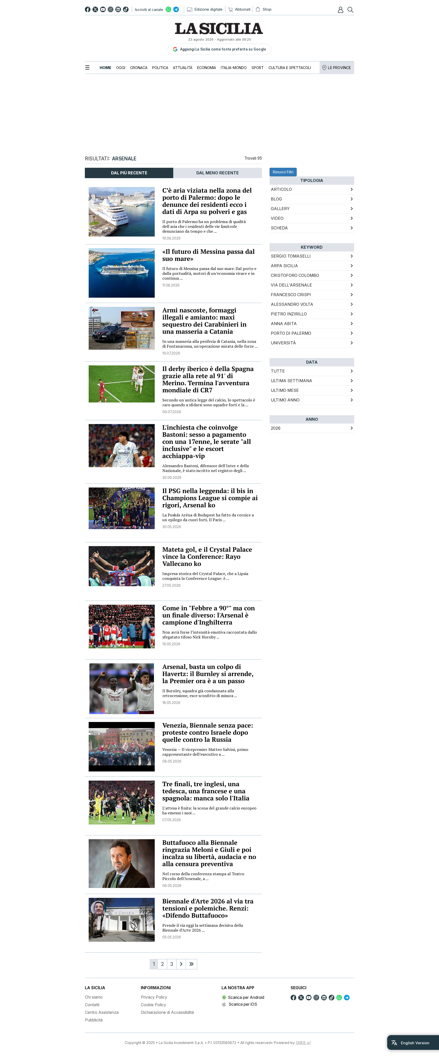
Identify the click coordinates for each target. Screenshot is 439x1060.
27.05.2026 (171, 585)
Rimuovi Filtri (283, 172)
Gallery (280, 208)
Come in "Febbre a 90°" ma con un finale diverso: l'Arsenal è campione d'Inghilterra (208, 615)
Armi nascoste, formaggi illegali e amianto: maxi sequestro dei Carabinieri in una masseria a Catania (204, 321)
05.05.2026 (171, 937)
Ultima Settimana (291, 380)
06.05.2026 (171, 885)
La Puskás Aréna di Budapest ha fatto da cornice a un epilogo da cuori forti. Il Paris (208, 517)
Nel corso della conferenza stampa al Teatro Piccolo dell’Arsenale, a (203, 876)
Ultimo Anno (285, 399)
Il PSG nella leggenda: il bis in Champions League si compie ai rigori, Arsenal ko (210, 498)
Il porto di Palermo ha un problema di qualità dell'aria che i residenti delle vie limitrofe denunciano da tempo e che (204, 226)
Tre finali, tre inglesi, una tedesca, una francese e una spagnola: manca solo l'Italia (205, 791)
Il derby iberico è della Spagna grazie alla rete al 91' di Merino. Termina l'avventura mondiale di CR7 (208, 379)
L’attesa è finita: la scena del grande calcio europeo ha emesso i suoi (209, 810)
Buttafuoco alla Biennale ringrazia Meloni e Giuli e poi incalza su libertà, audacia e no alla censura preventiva (209, 853)
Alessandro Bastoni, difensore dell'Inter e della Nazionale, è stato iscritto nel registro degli (205, 468)
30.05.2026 (171, 527)
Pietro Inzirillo (289, 313)
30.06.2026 (171, 477)
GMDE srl (303, 1042)
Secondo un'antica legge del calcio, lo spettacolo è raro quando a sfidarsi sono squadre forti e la (208, 402)
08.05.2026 (171, 761)
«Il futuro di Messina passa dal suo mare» (208, 255)
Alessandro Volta (292, 304)
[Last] (191, 964)
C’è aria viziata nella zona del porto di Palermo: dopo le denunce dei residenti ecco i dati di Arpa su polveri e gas (207, 201)
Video (277, 218)
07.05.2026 (171, 820)
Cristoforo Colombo (295, 275)
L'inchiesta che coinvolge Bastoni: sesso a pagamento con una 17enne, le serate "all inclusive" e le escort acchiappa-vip (206, 441)
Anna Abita (284, 323)
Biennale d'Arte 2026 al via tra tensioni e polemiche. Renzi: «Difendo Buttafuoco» (208, 908)
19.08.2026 (171, 238)
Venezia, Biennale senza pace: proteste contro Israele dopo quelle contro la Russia (207, 732)
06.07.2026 (171, 412)
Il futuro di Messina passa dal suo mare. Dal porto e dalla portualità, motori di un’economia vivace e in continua (209, 273)
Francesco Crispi (291, 294)
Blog (276, 198)
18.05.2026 (171, 702)
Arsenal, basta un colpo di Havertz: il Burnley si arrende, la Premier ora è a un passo (207, 674)
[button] (341, 9)
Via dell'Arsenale (291, 285)
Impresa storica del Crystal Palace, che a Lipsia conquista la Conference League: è (205, 576)
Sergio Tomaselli (291, 256)
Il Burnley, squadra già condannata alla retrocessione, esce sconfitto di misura (199, 693)
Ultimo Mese (285, 390)
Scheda (279, 227)
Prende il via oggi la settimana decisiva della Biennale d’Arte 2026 (202, 927)
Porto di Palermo (291, 333)
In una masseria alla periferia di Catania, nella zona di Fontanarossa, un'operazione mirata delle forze (210, 344)
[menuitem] (105, 67)
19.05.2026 (171, 644)
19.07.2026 (171, 353)
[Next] (181, 964)
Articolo (281, 189)
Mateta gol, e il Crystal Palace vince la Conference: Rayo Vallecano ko (207, 556)
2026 (275, 428)
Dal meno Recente (217, 172)
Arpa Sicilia (284, 265)
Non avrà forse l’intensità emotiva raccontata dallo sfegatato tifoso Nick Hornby (209, 634)
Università (283, 342)
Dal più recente (129, 172)
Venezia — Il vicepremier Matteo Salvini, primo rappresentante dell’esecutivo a (205, 752)
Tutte (278, 371)
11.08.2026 (171, 285)
